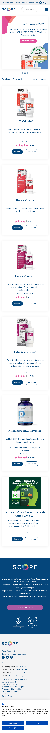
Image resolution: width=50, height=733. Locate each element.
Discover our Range (25, 607)
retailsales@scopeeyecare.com (19, 676)
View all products (40, 79)
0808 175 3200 (21, 670)
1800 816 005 (21, 666)
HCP (37, 2)
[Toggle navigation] (46, 9)
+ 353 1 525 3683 (25, 673)
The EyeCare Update (7, 2)
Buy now (17, 227)
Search (35, 9)
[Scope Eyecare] (8, 9)
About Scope (31, 2)
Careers (5, 654)
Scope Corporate (17, 654)
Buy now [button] (17, 151)
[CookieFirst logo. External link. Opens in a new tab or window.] (3, 704)
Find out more (28, 40)
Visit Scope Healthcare (21, 2)
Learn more (31, 151)
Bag (44, 2)
